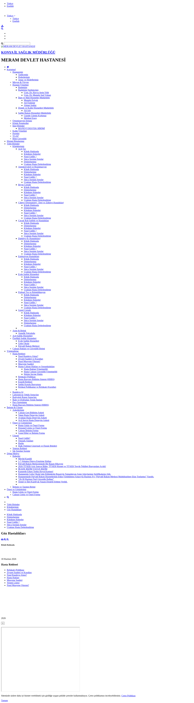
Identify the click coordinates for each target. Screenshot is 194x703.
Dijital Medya (13, 453)
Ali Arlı (27, 110)
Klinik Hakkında (31, 151)
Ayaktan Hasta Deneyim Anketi (32, 418)
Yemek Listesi (13, 583)
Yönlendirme (13, 351)
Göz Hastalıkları (14, 509)
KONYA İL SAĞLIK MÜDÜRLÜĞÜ (28, 52)
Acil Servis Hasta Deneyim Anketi (33, 420)
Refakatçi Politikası (27, 377)
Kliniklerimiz (18, 146)
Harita (21, 443)
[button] (11, 16)
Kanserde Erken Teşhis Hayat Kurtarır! (35, 471)
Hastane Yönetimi (20, 85)
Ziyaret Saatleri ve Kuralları (30, 359)
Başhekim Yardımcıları (28, 90)
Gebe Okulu (23, 343)
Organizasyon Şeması (22, 120)
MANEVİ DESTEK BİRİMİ (31, 128)
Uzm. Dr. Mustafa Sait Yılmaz (37, 95)
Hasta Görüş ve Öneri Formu (31, 425)
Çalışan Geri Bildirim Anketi (31, 412)
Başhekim (22, 87)
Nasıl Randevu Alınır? (28, 356)
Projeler (15, 133)
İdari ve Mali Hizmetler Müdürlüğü (34, 97)
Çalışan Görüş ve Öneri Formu (26, 494)
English (10, 6)
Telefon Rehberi (19, 448)
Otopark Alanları (25, 441)
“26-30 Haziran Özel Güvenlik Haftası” (36, 479)
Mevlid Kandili (25, 458)
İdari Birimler (18, 126)
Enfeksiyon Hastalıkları (28, 256)
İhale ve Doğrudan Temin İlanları (27, 400)
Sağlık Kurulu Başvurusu (29, 384)
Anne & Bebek (19, 330)
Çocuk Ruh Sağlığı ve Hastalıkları (33, 220)
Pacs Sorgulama (19, 402)
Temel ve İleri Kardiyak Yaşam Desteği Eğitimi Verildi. (42, 482)
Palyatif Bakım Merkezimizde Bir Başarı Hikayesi (40, 464)
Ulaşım (15, 435)
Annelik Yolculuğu (26, 333)
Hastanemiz (17, 72)
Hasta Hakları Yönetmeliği (36, 369)
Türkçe (10, 3)
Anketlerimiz (18, 410)
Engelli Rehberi (25, 382)
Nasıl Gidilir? (24, 438)
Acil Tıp (22, 149)
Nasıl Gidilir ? (30, 156)
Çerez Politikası (128, 695)
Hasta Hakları (13, 577)
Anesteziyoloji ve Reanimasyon (32, 167)
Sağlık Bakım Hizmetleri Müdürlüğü (34, 113)
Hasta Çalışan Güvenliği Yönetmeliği (40, 371)
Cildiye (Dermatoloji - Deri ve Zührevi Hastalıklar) (41, 202)
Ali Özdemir (29, 103)
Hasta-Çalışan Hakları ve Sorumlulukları (36, 366)
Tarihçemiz (23, 74)
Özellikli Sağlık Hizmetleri (24, 338)
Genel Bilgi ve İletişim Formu (31, 433)
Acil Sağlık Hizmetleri (22, 336)
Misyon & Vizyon (20, 82)
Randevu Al (17, 392)
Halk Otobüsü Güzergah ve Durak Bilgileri (37, 446)
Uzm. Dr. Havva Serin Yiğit (36, 92)
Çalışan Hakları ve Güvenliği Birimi (28, 348)
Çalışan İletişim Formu (28, 430)
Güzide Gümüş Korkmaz (35, 115)
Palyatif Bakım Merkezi (28, 346)
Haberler (16, 456)
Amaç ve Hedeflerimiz (28, 80)
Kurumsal (11, 69)
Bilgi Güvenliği (19, 138)
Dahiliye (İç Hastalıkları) (29, 238)
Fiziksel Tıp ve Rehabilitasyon (31, 292)
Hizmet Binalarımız (15, 141)
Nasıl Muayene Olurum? (29, 361)
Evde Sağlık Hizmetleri (28, 274)
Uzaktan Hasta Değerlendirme (37, 164)
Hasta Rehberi (18, 353)
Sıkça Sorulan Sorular (33, 159)
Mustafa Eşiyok (31, 100)
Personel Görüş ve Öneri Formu (32, 428)
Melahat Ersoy (30, 118)
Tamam (4, 700)
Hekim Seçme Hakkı (33, 374)
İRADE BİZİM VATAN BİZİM (32, 469)
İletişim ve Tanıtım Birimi (23, 487)
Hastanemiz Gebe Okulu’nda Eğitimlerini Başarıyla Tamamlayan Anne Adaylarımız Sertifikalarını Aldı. (64, 474)
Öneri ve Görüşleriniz (22, 423)
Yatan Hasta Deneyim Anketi (31, 415)
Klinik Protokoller (20, 123)
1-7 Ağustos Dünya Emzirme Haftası (34, 461)
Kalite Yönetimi (19, 131)
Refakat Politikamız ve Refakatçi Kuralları (37, 387)
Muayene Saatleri (26, 364)
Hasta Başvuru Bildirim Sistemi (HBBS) (36, 379)
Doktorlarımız (30, 161)
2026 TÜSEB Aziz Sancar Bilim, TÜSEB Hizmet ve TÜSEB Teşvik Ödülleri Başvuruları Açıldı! (62, 466)
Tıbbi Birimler (13, 144)
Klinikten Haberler (32, 154)
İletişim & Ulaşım (15, 407)
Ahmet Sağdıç (30, 105)
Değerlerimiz (24, 77)
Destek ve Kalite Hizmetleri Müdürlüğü (36, 108)
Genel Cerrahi (24, 310)
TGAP (15, 136)
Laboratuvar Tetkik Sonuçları (25, 394)
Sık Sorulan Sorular (21, 451)
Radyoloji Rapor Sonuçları (24, 397)
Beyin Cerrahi (24, 185)
